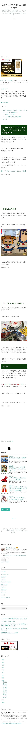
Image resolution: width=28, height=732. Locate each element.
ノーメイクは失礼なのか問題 (8, 621)
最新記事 (3, 615)
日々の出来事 (5, 102)
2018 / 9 (4, 686)
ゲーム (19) (3, 579)
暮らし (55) (3, 571)
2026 (3, 659)
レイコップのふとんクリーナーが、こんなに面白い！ (17, 478)
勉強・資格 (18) (4, 584)
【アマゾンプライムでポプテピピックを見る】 (13, 171)
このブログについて (5, 562)
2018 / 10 (5, 684)
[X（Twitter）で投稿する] (9, 448)
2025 (3, 662)
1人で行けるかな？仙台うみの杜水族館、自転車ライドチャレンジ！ (14, 629)
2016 (3, 702)
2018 (3, 680)
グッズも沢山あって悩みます (13, 117)
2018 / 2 (4, 696)
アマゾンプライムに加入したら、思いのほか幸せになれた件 (18, 498)
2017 (3, 700)
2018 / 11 (5, 683)
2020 (3, 675)
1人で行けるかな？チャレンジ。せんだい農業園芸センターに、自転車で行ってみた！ (14, 624)
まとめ (5, 119)
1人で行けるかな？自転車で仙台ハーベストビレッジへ (14, 618)
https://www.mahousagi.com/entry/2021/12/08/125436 (15, 555)
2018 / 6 (4, 690)
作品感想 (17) (3, 589)
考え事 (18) (3, 587)
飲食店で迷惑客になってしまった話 (9, 632)
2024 (3, 664)
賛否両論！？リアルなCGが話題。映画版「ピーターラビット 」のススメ (17, 468)
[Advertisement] (14, 37)
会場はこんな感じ (10, 114)
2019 (3, 677)
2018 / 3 (4, 694)
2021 (3, 672)
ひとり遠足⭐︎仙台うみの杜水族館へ (17, 458)
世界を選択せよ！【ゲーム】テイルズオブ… (17, 532)
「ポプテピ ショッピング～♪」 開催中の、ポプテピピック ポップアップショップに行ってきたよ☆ (14, 94)
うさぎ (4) (3, 594)
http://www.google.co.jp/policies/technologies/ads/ (11, 723)
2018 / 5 (4, 691)
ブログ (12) (3, 592)
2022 (3, 670)
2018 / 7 (4, 689)
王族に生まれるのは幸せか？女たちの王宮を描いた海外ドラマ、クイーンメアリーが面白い (18, 488)
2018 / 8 (4, 687)
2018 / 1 (4, 697)
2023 (3, 667)
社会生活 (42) (3, 576)
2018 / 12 (5, 681)
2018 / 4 (4, 693)
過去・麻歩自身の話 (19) (6, 582)
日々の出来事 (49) (4, 574)
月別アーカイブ (5, 656)
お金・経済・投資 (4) (5, 597)
